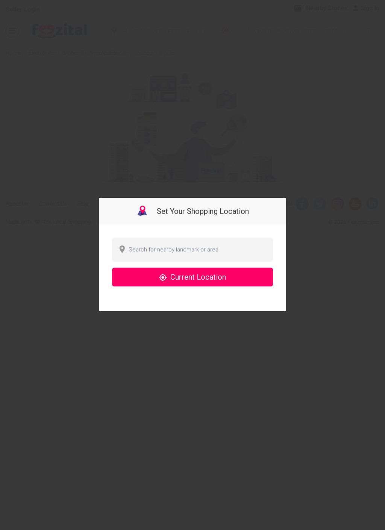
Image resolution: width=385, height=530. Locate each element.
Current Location (197, 277)
